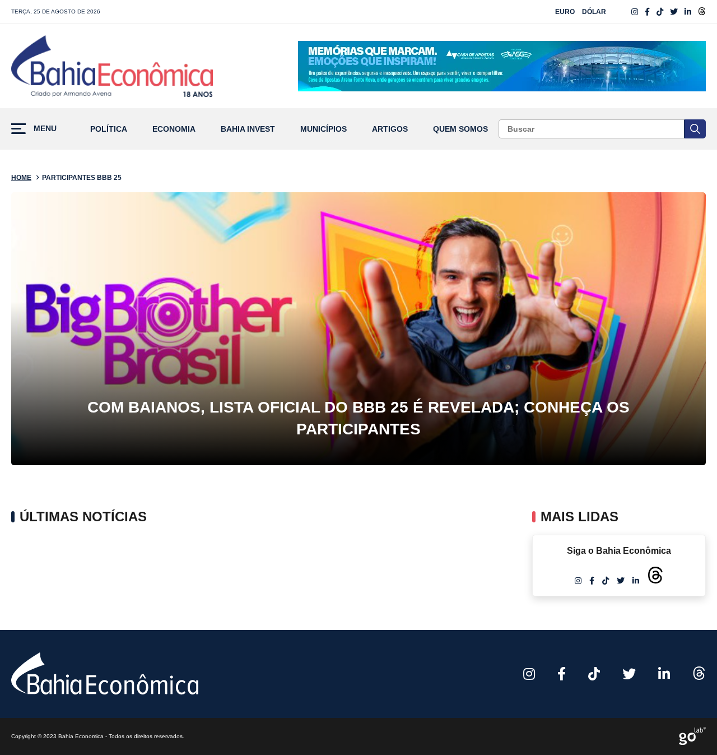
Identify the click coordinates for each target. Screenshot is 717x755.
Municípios (323, 129)
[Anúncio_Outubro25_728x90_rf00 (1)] (502, 66)
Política (108, 129)
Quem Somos (460, 129)
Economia (173, 129)
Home (21, 178)
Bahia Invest (248, 129)
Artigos (390, 129)
